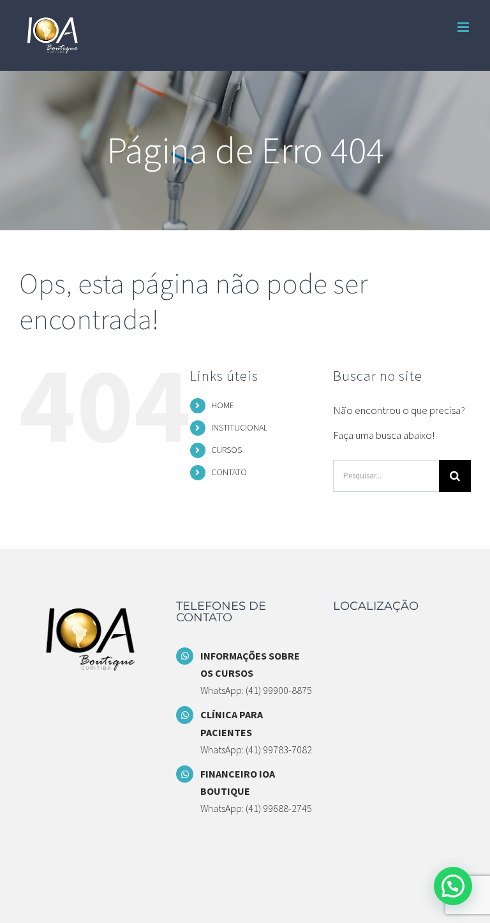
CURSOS (226, 449)
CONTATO (229, 472)
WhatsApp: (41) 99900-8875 (256, 690)
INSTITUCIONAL (239, 427)
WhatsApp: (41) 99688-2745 (256, 808)
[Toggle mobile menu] (464, 27)
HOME (222, 405)
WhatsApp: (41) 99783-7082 (256, 749)
